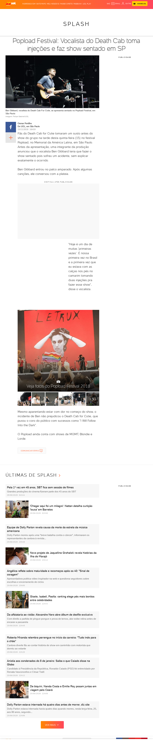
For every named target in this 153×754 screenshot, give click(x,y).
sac (108, 4)
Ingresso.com (29, 4)
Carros (50, 12)
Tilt (103, 12)
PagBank (78, 4)
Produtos (11, 12)
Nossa (123, 12)
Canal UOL (115, 12)
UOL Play (87, 4)
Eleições (25, 12)
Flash (18, 12)
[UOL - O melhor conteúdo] (11, 4)
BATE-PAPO (41, 4)
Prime (132, 12)
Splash (81, 12)
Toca (137, 12)
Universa (89, 12)
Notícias (34, 12)
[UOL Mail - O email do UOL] (115, 3)
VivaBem (98, 12)
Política (43, 12)
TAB (128, 12)
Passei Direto (66, 4)
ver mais (50, 725)
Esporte (74, 12)
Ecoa (107, 12)
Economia (59, 12)
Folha (67, 12)
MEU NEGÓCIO (53, 4)
